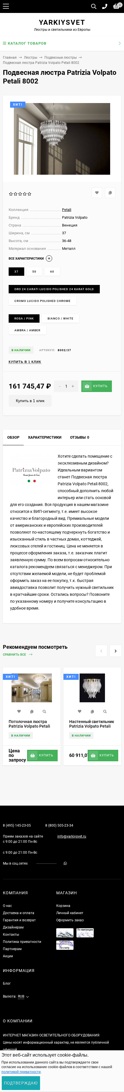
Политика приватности (22, 942)
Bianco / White (61, 318)
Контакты (11, 935)
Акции (8, 956)
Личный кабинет (69, 913)
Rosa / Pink (24, 318)
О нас (7, 906)
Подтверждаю (21, 1083)
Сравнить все (15, 655)
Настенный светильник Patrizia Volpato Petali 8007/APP (91, 726)
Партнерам (12, 949)
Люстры (30, 58)
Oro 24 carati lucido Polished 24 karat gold (54, 289)
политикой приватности (21, 1072)
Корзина (63, 906)
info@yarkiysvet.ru (71, 836)
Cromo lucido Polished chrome (42, 301)
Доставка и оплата (18, 913)
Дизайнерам (13, 927)
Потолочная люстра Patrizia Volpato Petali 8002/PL (29, 726)
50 (34, 271)
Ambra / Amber (27, 330)
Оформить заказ (70, 920)
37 (16, 271)
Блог (7, 983)
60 (52, 271)
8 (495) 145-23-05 (17, 825)
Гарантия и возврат (19, 920)
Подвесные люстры (60, 58)
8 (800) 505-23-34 (59, 825)
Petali (66, 210)
